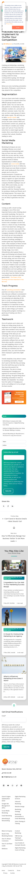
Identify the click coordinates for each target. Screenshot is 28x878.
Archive (4, 445)
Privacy (5, 873)
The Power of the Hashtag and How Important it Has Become (13, 279)
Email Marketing (7, 816)
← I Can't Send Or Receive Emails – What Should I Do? (14, 520)
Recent (4, 416)
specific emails (11, 117)
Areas (3, 870)
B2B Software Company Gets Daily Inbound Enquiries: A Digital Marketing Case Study (13, 423)
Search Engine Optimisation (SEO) (6, 799)
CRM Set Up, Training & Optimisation (19, 838)
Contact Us (11, 870)
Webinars (5, 848)
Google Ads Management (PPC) (6, 806)
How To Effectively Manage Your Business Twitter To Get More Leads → (14, 538)
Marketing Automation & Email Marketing (20, 816)
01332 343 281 (7, 773)
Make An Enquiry (7, 831)
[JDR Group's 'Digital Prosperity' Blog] (14, 527)
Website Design (19, 806)
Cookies (12, 873)
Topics (4, 441)
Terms (18, 870)
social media (15, 164)
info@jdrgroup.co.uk (9, 777)
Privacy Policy (9, 23)
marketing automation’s (13, 290)
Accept (17, 27)
